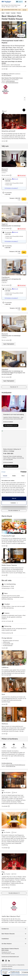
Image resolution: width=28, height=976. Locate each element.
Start (3, 13)
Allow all (14, 498)
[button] (10, 188)
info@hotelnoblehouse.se (12, 82)
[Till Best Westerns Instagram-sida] (6, 961)
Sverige (13, 13)
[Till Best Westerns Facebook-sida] (3, 961)
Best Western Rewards (8, 933)
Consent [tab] (5, 475)
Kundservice (5, 928)
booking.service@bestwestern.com (10, 956)
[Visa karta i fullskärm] (24, 110)
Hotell (7, 13)
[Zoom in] (25, 98)
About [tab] (22, 475)
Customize (13, 502)
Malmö (19, 13)
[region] (14, 104)
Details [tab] (14, 475)
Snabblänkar (5, 938)
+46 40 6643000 (10, 81)
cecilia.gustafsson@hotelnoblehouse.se (15, 764)
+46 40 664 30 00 (10, 766)
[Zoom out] (25, 100)
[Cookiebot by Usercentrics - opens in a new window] (20, 472)
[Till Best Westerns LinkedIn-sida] (9, 961)
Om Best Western (7, 943)
